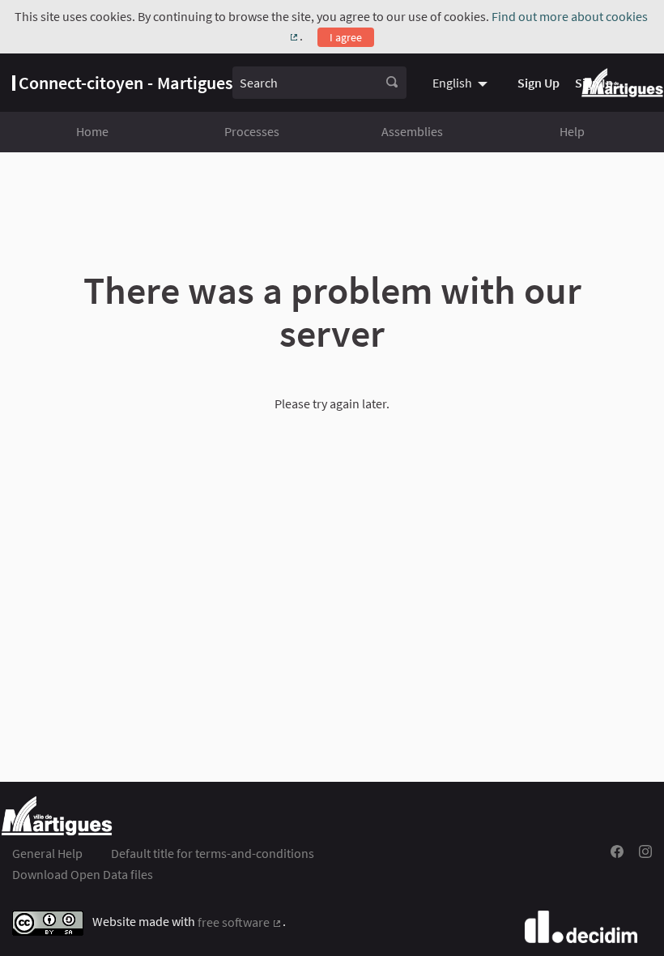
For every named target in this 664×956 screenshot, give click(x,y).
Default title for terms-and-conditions (212, 853)
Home (92, 131)
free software (240, 922)
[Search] (391, 82)
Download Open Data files (82, 874)
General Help (47, 853)
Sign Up (538, 83)
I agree (346, 37)
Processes (251, 131)
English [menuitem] (452, 83)
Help (572, 131)
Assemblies (412, 131)
